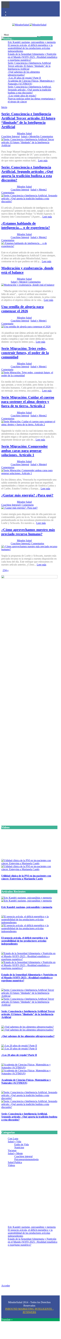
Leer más (42, 160)
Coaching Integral (10, 136)
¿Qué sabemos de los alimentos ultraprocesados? (24, 73)
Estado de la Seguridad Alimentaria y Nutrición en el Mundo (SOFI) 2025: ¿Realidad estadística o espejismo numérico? (32, 57)
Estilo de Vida (21, 1144)
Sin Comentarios (44, 136)
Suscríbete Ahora (29, 894)
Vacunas (12, 1150)
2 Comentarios (36, 543)
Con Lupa (13, 1138)
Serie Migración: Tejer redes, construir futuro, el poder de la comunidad (25, 352)
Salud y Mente (28, 136)
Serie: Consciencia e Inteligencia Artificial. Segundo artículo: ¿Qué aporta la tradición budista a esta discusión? (29, 89)
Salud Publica (15, 1162)
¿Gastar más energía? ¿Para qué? (27, 495)
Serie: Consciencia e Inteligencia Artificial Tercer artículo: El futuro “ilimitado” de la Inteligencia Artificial (29, 66)
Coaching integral (23, 1156)
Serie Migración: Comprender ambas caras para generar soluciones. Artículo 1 (24, 450)
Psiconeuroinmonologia (26, 1159)
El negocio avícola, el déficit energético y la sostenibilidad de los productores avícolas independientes (30, 48)
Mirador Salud (24, 133)
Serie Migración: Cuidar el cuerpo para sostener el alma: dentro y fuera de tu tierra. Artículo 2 (27, 401)
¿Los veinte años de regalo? (22, 95)
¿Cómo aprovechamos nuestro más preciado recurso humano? (28, 532)
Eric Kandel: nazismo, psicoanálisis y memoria (32, 42)
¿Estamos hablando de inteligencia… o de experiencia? (25, 225)
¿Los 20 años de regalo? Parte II (24, 77)
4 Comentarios (33, 281)
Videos (11, 1165)
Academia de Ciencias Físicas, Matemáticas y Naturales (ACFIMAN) (31, 82)
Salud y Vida (14, 1141)
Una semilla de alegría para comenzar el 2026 (22, 309)
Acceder (5, 1285)
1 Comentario (27, 504)
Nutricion (19, 1147)
